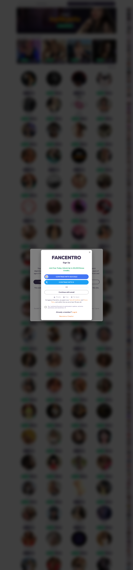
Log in (74, 312)
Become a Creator (66, 316)
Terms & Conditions (75, 300)
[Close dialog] (89, 252)
